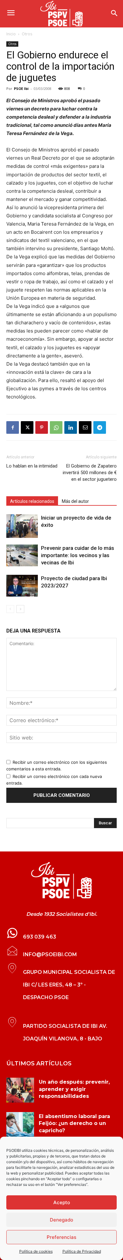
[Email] (85, 427)
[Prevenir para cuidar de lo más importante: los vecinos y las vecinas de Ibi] (22, 555)
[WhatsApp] (56, 427)
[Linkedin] (70, 427)
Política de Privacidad (81, 1251)
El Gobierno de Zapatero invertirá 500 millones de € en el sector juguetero (90, 472)
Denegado (61, 1220)
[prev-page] (10, 609)
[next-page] (20, 609)
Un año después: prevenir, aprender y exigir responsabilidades (74, 1089)
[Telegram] (99, 427)
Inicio (11, 34)
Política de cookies (36, 1251)
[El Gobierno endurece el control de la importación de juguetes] (61, 880)
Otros (27, 34)
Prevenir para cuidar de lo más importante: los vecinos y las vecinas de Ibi (77, 555)
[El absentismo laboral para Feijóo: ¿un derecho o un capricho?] (20, 1124)
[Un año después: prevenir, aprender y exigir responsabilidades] (20, 1090)
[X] (27, 427)
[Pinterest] (41, 427)
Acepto (61, 1202)
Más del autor (75, 501)
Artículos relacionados (32, 501)
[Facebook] (12, 427)
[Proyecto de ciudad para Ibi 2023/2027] (22, 586)
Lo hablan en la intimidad (31, 466)
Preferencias (61, 1237)
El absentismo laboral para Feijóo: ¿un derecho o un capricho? (74, 1123)
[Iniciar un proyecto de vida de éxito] (22, 526)
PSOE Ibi (21, 88)
